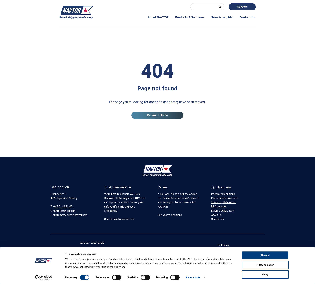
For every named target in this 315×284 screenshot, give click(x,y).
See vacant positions (170, 215)
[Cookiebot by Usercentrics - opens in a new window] (43, 277)
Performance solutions (224, 198)
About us (216, 215)
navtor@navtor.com (64, 210)
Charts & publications (223, 202)
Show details (193, 277)
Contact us (217, 219)
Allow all (265, 255)
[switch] (116, 277)
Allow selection (265, 265)
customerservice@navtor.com (70, 215)
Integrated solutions (223, 194)
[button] (156, 17)
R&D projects (218, 206)
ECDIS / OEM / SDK (222, 210)
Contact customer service (119, 219)
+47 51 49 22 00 (62, 206)
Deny (265, 274)
